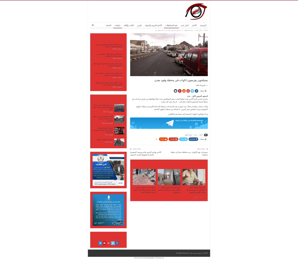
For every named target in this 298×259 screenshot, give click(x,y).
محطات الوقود (188, 135)
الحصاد (108, 25)
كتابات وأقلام (129, 25)
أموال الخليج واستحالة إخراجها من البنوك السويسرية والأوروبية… (103, 130)
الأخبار (194, 25)
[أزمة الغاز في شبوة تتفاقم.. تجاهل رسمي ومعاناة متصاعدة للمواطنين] (169, 177)
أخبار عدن (184, 25)
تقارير (139, 25)
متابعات (117, 25)
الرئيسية (203, 25)
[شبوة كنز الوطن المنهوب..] (119, 142)
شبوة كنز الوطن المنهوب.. (104, 139)
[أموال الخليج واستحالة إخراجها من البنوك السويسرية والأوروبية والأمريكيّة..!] (119, 131)
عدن (196, 135)
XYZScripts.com (159, 258)
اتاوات (200, 135)
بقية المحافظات (171, 25)
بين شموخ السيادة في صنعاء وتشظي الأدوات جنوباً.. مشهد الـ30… (103, 107)
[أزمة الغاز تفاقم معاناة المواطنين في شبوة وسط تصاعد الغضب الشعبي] (194, 177)
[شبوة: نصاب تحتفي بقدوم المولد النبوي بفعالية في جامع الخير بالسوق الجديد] (144, 177)
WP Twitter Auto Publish (140, 258)
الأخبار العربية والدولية (153, 25)
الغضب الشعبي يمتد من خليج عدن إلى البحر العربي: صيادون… (103, 119)
